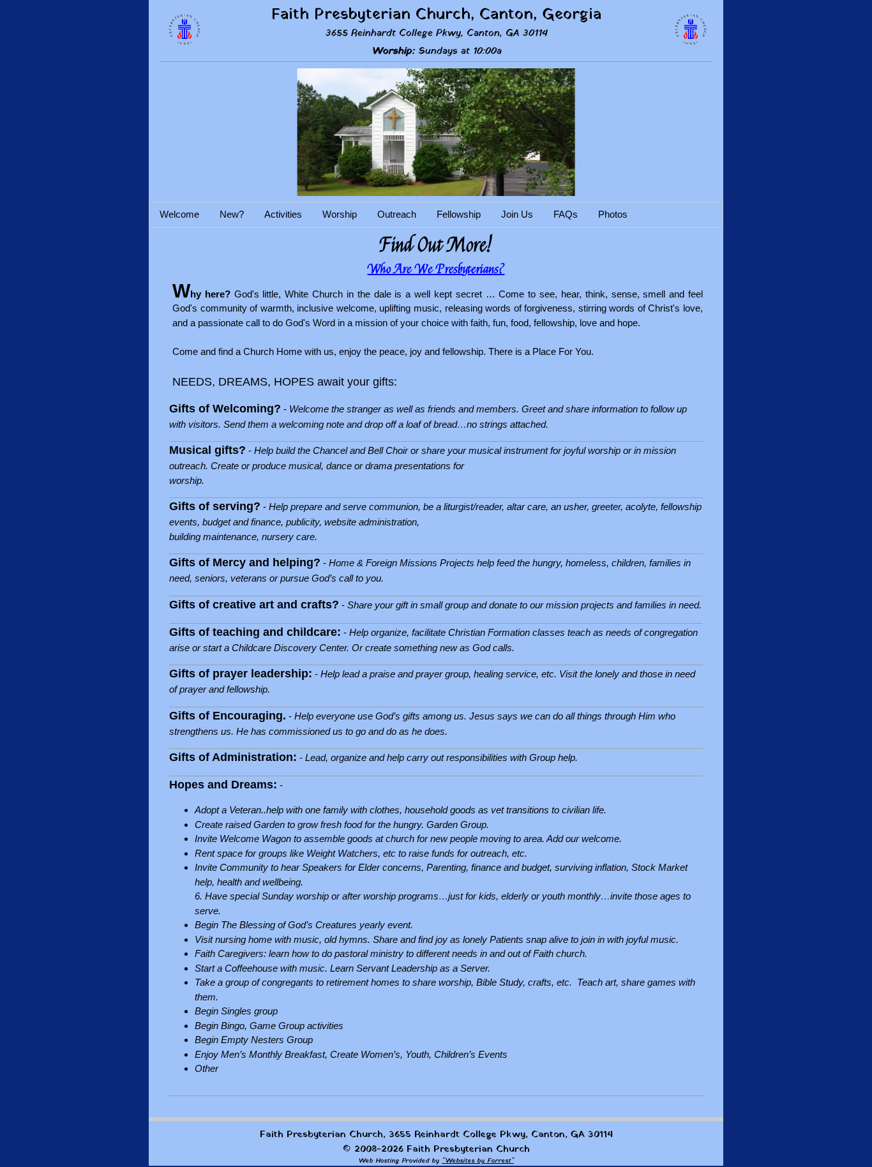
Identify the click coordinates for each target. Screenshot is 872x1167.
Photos (613, 214)
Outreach (396, 214)
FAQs (565, 214)
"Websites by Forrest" (478, 1161)
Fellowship (459, 214)
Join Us (517, 214)
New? (232, 214)
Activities (283, 214)
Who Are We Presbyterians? (436, 269)
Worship (339, 214)
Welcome (179, 214)
